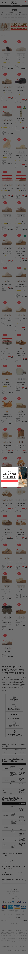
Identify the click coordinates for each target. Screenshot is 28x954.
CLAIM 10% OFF (9, 480)
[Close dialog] (26, 467)
